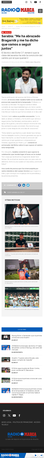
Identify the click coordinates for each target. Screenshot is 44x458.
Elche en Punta (17, 352)
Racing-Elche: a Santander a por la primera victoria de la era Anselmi (21, 227)
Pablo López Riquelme (32, 62)
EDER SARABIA (12, 192)
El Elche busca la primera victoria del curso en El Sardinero (22, 309)
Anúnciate (7, 2)
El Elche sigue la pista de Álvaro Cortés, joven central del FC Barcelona (21, 282)
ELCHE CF (21, 192)
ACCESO (37, 422)
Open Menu (40, 11)
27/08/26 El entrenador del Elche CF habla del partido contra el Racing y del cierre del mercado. (27, 348)
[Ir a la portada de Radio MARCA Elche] (18, 11)
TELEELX (5, 425)
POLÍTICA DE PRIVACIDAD (23, 422)
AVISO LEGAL (7, 422)
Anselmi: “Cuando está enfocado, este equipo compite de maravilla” (21, 254)
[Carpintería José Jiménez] (22, 21)
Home (3, 26)
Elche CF (10, 26)
